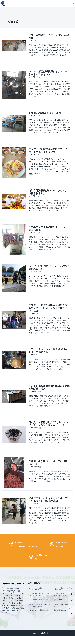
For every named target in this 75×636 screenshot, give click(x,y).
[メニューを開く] (73, 3)
